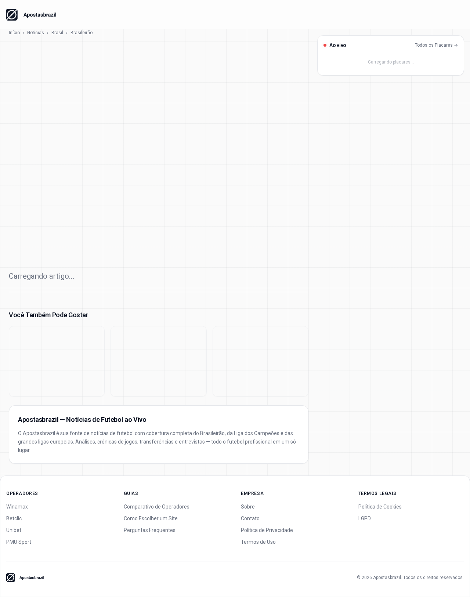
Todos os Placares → (436, 45)
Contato (250, 518)
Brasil (57, 32)
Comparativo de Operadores (156, 507)
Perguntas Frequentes (150, 530)
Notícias (35, 32)
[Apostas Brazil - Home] (31, 15)
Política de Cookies (380, 507)
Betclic (14, 518)
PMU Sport (18, 542)
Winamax (17, 507)
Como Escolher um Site (151, 518)
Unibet (13, 530)
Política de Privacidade (267, 530)
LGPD (364, 518)
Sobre (248, 507)
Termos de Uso (258, 542)
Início (14, 32)
